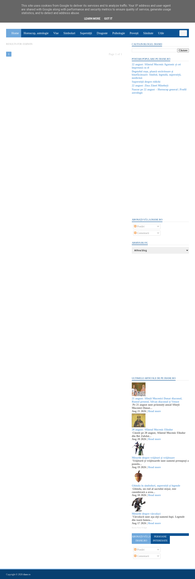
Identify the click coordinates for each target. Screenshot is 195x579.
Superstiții (86, 33)
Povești (134, 33)
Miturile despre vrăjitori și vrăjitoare (153, 457)
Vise (56, 33)
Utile (161, 33)
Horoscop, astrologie (36, 33)
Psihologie (118, 33)
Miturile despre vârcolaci (146, 513)
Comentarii (142, 233)
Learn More (92, 18)
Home (15, 33)
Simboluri (69, 33)
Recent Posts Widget (139, 528)
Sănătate (148, 33)
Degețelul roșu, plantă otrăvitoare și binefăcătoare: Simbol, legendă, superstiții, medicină (156, 74)
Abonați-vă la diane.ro (141, 538)
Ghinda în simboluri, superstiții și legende (156, 485)
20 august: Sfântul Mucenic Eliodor (152, 429)
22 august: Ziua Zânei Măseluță (150, 85)
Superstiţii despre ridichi (146, 81)
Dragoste (102, 33)
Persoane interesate (160, 538)
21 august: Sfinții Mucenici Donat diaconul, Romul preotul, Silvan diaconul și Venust (157, 400)
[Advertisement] (160, 156)
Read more (154, 411)
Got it (108, 18)
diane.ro (26, 574)
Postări (140, 226)
